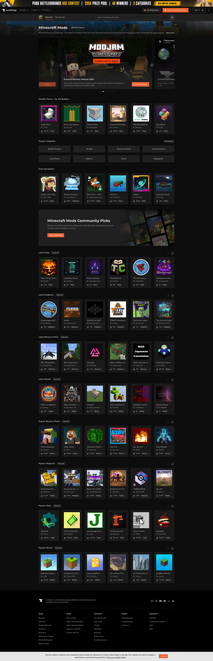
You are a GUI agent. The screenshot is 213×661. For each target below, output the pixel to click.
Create (34, 10)
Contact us (125, 625)
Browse (23, 10)
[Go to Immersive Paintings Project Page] (118, 118)
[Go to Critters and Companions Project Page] (49, 188)
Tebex (151, 625)
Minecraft (42, 621)
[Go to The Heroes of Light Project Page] (164, 314)
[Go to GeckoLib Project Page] (49, 525)
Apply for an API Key (73, 629)
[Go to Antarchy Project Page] (118, 188)
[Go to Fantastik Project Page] (95, 356)
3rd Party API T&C (72, 632)
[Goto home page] (9, 10)
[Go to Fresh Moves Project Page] (72, 441)
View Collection (134, 84)
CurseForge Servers (100, 640)
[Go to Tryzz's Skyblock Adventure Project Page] (118, 399)
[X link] (169, 601)
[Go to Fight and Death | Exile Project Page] (72, 399)
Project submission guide (74, 621)
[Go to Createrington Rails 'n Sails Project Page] (49, 314)
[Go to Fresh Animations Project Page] (49, 441)
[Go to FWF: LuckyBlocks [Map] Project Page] (49, 399)
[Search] (172, 17)
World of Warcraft (45, 625)
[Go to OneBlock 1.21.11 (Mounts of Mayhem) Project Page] (72, 567)
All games (42, 618)
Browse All (60, 17)
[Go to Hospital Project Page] (95, 399)
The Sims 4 (42, 629)
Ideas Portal (98, 621)
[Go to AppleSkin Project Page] (164, 525)
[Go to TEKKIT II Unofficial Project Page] (118, 314)
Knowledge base (127, 618)
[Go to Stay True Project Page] (118, 441)
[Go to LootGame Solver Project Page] (72, 272)
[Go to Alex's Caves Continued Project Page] (49, 272)
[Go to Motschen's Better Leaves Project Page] (95, 441)
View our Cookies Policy (116, 657)
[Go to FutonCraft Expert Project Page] (141, 314)
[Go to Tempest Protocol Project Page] (72, 188)
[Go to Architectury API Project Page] (118, 525)
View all (56, 253)
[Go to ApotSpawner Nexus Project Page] (164, 272)
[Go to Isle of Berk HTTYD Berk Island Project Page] (118, 567)
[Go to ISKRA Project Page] (72, 314)
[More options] (208, 10)
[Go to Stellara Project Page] (141, 188)
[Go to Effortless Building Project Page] (141, 118)
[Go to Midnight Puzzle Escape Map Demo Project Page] (141, 399)
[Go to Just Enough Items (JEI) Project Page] (95, 525)
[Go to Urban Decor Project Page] (49, 118)
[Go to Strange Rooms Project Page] (164, 399)
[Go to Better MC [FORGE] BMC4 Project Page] (95, 483)
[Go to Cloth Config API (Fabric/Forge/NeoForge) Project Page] (72, 525)
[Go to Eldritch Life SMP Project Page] (95, 314)
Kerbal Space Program (46, 636)
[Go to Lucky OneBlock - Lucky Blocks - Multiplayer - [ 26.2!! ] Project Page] (95, 567)
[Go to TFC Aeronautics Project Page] (141, 272)
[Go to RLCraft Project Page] (164, 483)
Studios (45, 10)
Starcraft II (42, 632)
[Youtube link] (160, 601)
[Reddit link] (173, 601)
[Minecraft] (41, 17)
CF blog (96, 625)
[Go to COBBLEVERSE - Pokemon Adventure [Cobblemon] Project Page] (141, 483)
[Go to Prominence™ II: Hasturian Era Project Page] (118, 483)
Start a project (71, 618)
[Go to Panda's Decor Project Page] (95, 118)
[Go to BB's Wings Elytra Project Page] (72, 356)
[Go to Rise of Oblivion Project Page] (95, 272)
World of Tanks (44, 643)
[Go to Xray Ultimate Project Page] (164, 441)
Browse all (169, 141)
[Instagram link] (152, 601)
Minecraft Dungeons (46, 640)
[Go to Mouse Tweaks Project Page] (141, 525)
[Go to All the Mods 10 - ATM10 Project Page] (49, 483)
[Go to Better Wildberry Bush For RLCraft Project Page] (118, 356)
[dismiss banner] (209, 3)
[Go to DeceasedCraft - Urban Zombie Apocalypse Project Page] (72, 483)
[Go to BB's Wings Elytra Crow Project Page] (49, 356)
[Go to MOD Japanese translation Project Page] (141, 356)
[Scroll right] (172, 253)
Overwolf (152, 618)
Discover (49, 17)
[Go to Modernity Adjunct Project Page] (164, 356)
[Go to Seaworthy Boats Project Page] (164, 188)
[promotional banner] (106, 3)
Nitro (151, 629)
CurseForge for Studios (157, 621)
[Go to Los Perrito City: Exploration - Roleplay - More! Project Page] (141, 567)
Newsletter (97, 629)
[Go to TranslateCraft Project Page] (118, 272)
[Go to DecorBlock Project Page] (164, 118)
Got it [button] (163, 656)
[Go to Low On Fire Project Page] (141, 441)
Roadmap (97, 632)
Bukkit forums (99, 636)
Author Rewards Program (75, 625)
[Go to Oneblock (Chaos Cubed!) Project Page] (49, 567)
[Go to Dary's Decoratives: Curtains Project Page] (72, 118)
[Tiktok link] (156, 601)
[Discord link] (164, 601)
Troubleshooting (127, 621)
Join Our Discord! (100, 618)
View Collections (55, 235)
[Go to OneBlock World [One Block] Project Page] (164, 567)
